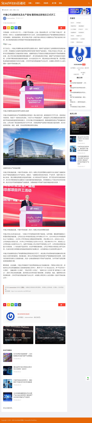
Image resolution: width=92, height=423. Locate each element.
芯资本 (37, 3)
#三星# (72, 42)
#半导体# (78, 22)
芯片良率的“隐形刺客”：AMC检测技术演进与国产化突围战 (78, 83)
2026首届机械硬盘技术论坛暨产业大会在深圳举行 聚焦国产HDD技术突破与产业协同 (23, 395)
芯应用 (46, 3)
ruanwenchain (11, 18)
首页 (11, 10)
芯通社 (22, 287)
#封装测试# (81, 32)
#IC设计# (81, 29)
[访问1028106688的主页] (79, 58)
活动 (60, 3)
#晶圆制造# (73, 32)
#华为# (72, 35)
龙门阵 (54, 3)
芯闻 (29, 3)
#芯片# (72, 22)
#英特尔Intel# (79, 42)
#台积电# (82, 39)
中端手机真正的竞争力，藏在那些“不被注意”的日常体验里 (83, 148)
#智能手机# (73, 26)
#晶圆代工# (79, 35)
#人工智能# (73, 29)
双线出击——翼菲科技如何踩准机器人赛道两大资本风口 (78, 102)
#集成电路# (81, 26)
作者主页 (76, 74)
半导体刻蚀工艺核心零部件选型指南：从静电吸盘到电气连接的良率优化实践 (78, 106)
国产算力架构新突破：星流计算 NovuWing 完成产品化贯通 (78, 97)
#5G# (86, 29)
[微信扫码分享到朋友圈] (12, 27)
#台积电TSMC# (74, 39)
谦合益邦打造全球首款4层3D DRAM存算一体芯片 (78, 87)
